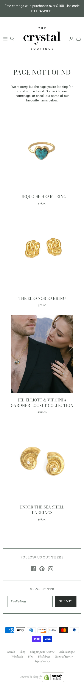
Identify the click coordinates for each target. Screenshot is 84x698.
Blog (30, 656)
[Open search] (12, 39)
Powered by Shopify (31, 677)
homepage (23, 96)
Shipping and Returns (42, 652)
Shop (22, 652)
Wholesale (17, 656)
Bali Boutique (67, 652)
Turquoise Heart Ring (42, 196)
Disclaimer (44, 656)
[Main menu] (5, 39)
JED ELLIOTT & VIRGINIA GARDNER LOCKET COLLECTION (42, 402)
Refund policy (42, 661)
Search (11, 652)
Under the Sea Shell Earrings (42, 509)
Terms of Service (64, 656)
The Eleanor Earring (42, 298)
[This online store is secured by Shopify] (53, 677)
